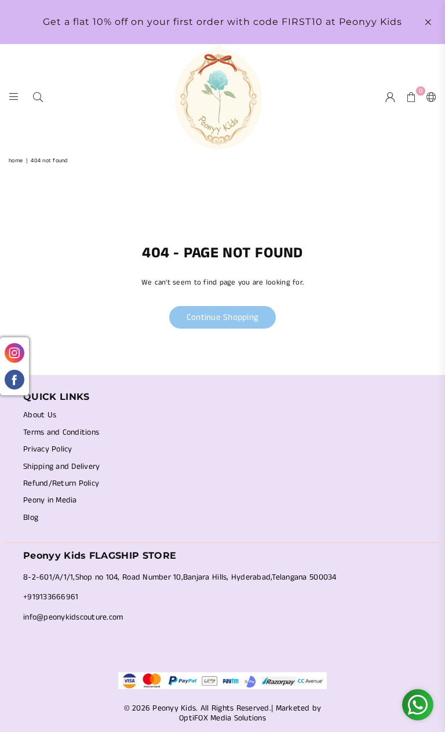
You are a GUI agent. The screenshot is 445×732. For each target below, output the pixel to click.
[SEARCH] (38, 96)
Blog (30, 517)
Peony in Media (50, 500)
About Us (39, 415)
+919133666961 (50, 597)
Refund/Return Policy (61, 483)
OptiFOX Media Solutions (222, 718)
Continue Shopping (222, 317)
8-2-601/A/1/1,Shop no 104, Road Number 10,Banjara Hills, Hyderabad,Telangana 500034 (180, 577)
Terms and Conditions (61, 432)
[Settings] (428, 96)
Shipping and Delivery (61, 466)
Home (16, 160)
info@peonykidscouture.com (73, 617)
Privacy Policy (47, 449)
